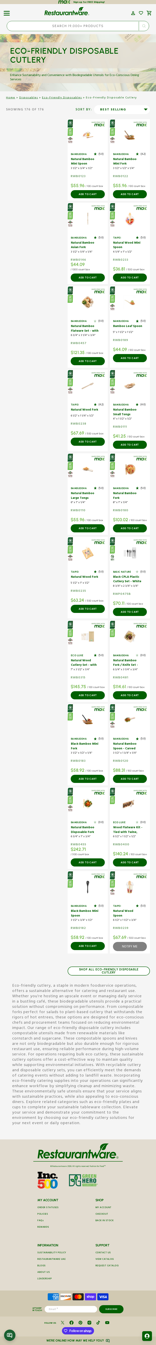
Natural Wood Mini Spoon (126, 245)
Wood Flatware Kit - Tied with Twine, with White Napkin (127, 830)
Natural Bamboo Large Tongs (82, 496)
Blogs (41, 1266)
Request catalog (107, 1266)
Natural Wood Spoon (123, 913)
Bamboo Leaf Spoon (127, 326)
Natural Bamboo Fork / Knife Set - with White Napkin (126, 663)
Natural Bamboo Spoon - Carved (124, 746)
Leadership (44, 1279)
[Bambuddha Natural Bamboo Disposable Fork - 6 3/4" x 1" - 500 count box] (88, 803)
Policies (42, 1214)
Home (10, 98)
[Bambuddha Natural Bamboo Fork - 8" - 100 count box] (130, 469)
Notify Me (130, 947)
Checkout (101, 1214)
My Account (103, 1208)
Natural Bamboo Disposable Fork (82, 830)
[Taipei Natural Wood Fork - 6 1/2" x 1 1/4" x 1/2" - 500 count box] (88, 386)
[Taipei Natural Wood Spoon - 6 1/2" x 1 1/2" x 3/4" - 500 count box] (130, 887)
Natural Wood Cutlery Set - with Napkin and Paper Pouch (84, 663)
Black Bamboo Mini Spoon (84, 913)
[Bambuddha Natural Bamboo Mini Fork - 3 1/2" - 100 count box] (130, 135)
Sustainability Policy (51, 1253)
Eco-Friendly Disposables (62, 98)
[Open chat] (9, 1335)
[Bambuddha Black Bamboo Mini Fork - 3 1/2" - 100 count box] (88, 720)
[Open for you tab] (147, 1336)
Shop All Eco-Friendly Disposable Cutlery (109, 971)
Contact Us (103, 1253)
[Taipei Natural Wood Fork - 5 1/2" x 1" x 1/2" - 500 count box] (88, 553)
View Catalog (104, 1259)
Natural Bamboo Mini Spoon (82, 162)
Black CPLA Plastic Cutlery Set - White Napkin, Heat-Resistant (127, 579)
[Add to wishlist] (141, 13)
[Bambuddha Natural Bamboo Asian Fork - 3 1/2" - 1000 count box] (88, 219)
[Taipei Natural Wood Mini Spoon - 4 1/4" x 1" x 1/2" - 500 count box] (130, 219)
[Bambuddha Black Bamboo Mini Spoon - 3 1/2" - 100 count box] (88, 887)
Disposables (28, 98)
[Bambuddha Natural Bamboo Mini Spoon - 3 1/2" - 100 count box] (88, 135)
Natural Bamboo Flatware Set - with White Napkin (85, 329)
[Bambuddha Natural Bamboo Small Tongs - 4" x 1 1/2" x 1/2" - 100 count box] (130, 386)
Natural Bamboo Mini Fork (124, 162)
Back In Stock (104, 1221)
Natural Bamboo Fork (124, 496)
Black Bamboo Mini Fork (84, 746)
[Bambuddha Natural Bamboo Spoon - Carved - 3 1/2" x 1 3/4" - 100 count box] (130, 720)
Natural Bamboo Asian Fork (82, 245)
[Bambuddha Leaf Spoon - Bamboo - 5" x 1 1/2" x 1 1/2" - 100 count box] (130, 302)
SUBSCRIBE (111, 1309)
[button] (6, 11)
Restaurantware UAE (51, 1259)
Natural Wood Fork (84, 410)
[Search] (144, 26)
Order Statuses (47, 1208)
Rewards (43, 1227)
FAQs (40, 1221)
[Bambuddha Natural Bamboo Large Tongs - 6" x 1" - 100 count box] (88, 469)
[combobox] (78, 26)
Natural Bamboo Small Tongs (124, 412)
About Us (43, 1272)
